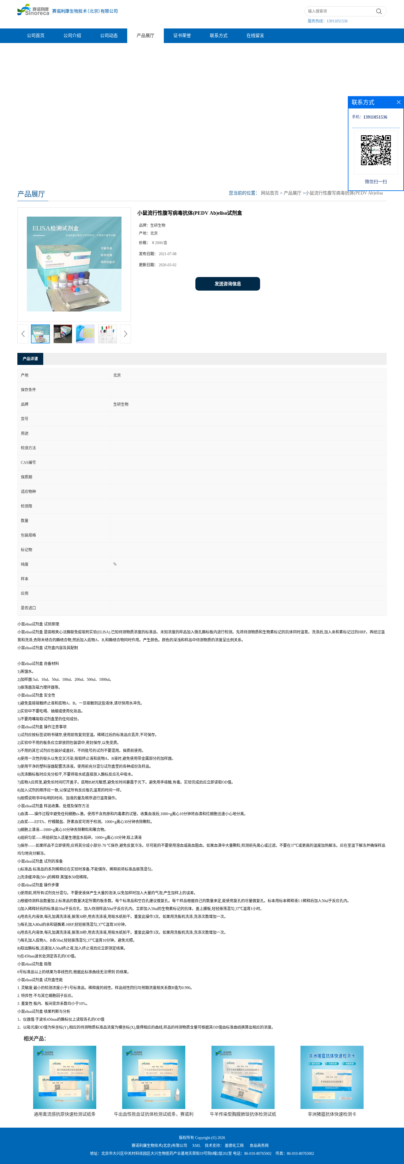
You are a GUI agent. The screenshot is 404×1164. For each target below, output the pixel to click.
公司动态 (109, 35)
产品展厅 (145, 35)
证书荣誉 (182, 35)
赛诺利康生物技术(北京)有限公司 (159, 1145)
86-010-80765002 (257, 1153)
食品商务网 (259, 1145)
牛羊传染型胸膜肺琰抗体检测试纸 (243, 1114)
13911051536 (337, 21)
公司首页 (36, 35)
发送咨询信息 (228, 283)
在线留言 (255, 35)
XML (196, 1145)
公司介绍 (72, 35)
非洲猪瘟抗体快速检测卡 (332, 1114)
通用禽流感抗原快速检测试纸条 (65, 1114)
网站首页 (270, 193)
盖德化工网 (234, 1145)
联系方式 (219, 35)
